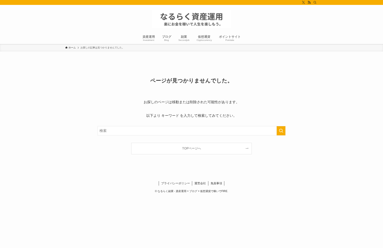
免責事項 (216, 183)
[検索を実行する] (281, 130)
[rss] (309, 2)
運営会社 (200, 183)
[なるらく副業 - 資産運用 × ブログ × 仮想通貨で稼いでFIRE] (191, 19)
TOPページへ (191, 148)
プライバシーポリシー (175, 183)
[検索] (315, 2)
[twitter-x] (303, 2)
